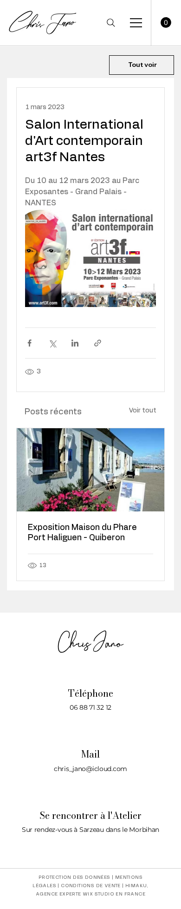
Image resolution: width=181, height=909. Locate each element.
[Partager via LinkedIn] (75, 343)
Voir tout (142, 410)
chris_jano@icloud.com (90, 769)
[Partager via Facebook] (29, 343)
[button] (166, 22)
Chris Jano (90, 643)
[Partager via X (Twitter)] (52, 343)
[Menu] (136, 22)
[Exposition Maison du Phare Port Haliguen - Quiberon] (91, 469)
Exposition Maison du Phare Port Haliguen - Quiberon (82, 532)
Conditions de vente (91, 885)
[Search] (111, 23)
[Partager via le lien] (97, 343)
